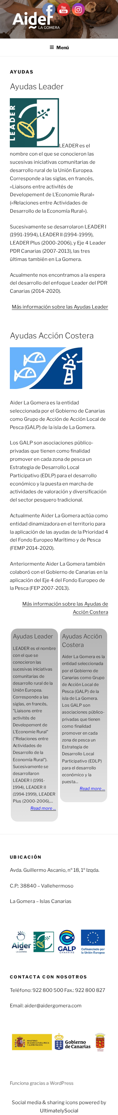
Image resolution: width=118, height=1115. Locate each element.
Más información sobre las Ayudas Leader (60, 307)
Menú (62, 47)
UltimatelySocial (59, 1111)
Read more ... (43, 808)
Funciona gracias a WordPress (41, 1083)
